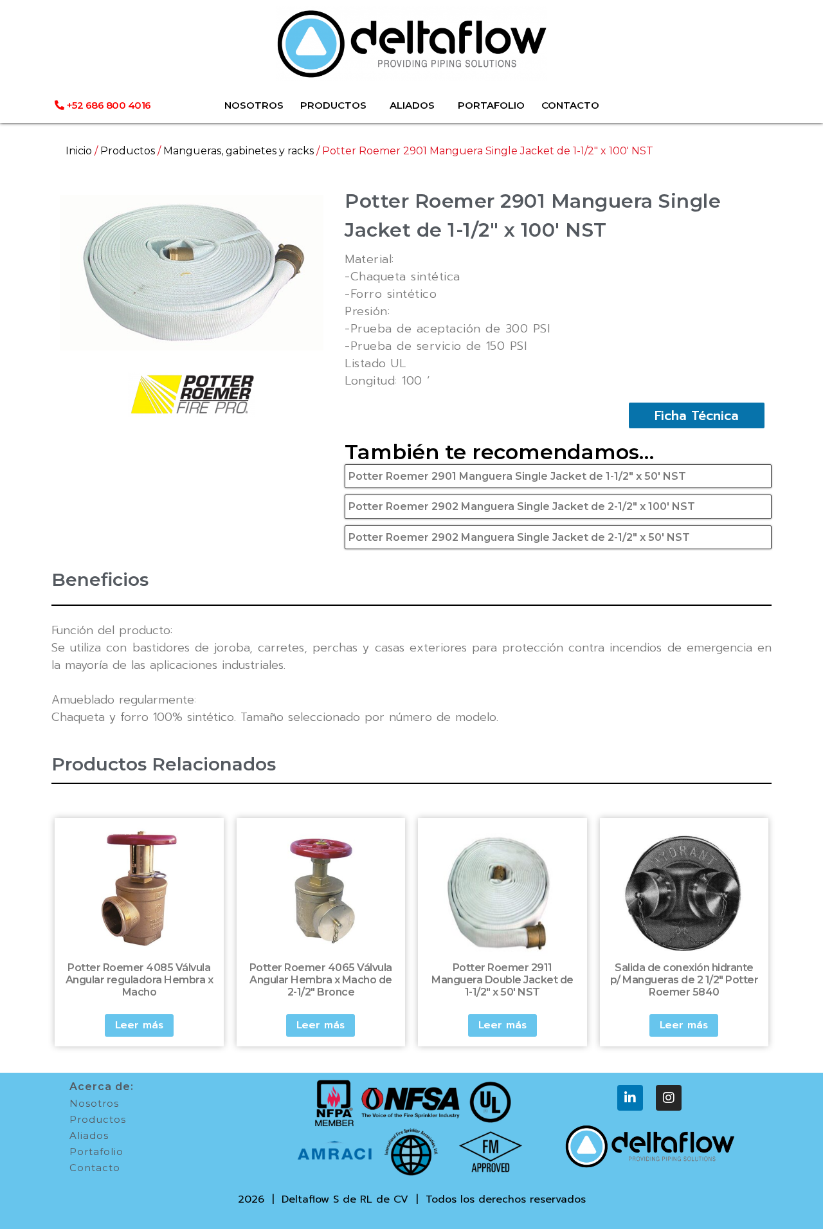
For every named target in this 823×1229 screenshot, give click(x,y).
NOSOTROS (254, 105)
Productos (127, 151)
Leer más (139, 1025)
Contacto (94, 1167)
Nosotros (94, 1103)
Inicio (79, 151)
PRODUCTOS (333, 105)
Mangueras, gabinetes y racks (238, 151)
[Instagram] (669, 1098)
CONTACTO (570, 105)
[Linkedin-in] (630, 1098)
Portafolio (96, 1151)
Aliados (89, 1135)
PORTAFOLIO (491, 105)
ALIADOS (412, 105)
